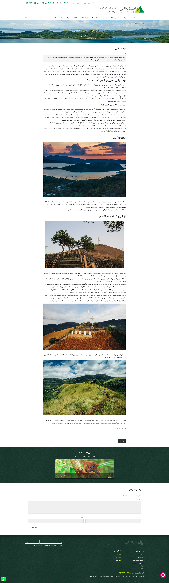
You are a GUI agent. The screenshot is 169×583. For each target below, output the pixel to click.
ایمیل (81, 517)
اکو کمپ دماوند (52, 18)
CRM (132, 581)
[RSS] (46, 2)
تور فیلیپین (137, 23)
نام (139, 517)
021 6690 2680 (32, 3)
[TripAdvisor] (49, 2)
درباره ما (84, 3)
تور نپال (118, 557)
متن (139, 499)
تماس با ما (78, 3)
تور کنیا (118, 555)
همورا (129, 581)
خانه (141, 18)
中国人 (60, 3)
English (67, 3)
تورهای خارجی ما (116, 551)
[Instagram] (43, 2)
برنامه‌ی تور (120, 420)
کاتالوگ (141, 569)
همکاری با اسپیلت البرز (137, 563)
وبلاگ (72, 3)
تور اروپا (118, 560)
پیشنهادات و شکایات (138, 560)
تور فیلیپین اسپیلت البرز (110, 77)
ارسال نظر (34, 527)
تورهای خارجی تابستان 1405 (99, 18)
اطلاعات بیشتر (62, 476)
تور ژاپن (118, 563)
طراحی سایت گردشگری (140, 581)
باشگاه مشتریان (91, 3)
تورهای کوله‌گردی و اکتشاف (80, 18)
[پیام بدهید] (3, 579)
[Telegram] (53, 2)
